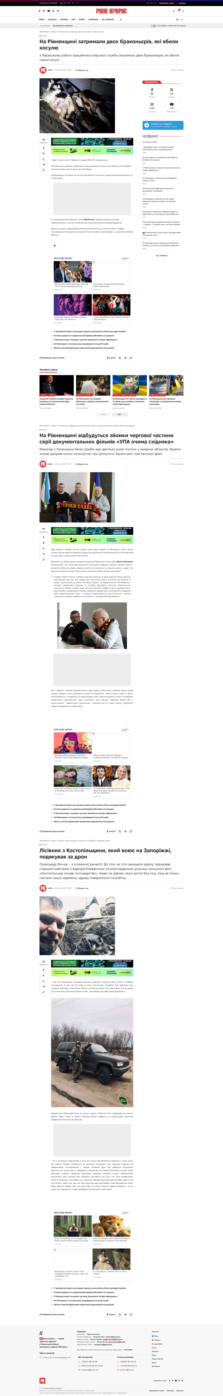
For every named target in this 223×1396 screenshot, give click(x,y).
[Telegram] (57, 11)
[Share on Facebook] (43, 148)
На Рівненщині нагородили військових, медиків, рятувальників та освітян (92, 401)
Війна (116, 395)
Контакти (182, 3)
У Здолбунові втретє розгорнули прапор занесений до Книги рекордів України (90, 331)
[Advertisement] (92, 199)
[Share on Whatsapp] (43, 159)
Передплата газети (166, 3)
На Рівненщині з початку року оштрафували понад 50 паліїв (81, 344)
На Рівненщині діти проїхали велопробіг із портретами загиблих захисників (165, 401)
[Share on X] (43, 153)
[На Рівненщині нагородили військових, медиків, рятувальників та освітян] (93, 385)
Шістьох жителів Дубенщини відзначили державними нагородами (84, 348)
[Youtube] (171, 108)
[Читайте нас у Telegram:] (146, 125)
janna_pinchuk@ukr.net (116, 1342)
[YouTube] (49, 11)
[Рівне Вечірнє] (42, 1381)
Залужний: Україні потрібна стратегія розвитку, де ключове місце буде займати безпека (56, 401)
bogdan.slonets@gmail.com (113, 1339)
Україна (51, 395)
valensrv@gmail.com (112, 1337)
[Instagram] (152, 108)
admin (50, 70)
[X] (44, 11)
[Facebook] (152, 93)
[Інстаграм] (53, 11)
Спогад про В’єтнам (60, 26)
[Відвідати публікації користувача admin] (42, 70)
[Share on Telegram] (43, 164)
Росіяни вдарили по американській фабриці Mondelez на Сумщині (84, 336)
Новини (44, 35)
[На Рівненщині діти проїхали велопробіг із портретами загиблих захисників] (166, 385)
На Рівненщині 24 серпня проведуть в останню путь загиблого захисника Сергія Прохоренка (130, 401)
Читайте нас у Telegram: (161, 124)
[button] (173, 11)
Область (89, 395)
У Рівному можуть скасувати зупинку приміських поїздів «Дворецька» (86, 340)
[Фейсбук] (39, 11)
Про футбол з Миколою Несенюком (172, 26)
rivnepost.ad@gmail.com (103, 1344)
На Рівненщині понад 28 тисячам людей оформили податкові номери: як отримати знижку (159, 201)
